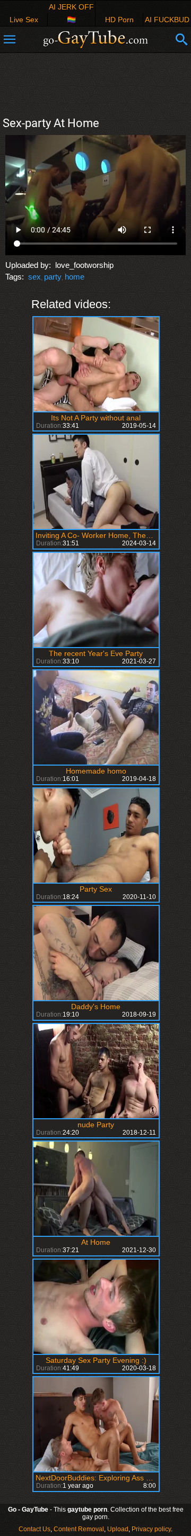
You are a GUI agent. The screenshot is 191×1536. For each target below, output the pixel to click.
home (74, 276)
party (53, 276)
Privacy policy (151, 1529)
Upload (117, 1529)
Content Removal (79, 1529)
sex (34, 276)
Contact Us (34, 1529)
